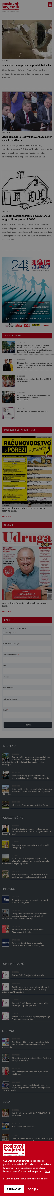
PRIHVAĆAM (14, 1189)
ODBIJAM (33, 1189)
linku (47, 1171)
